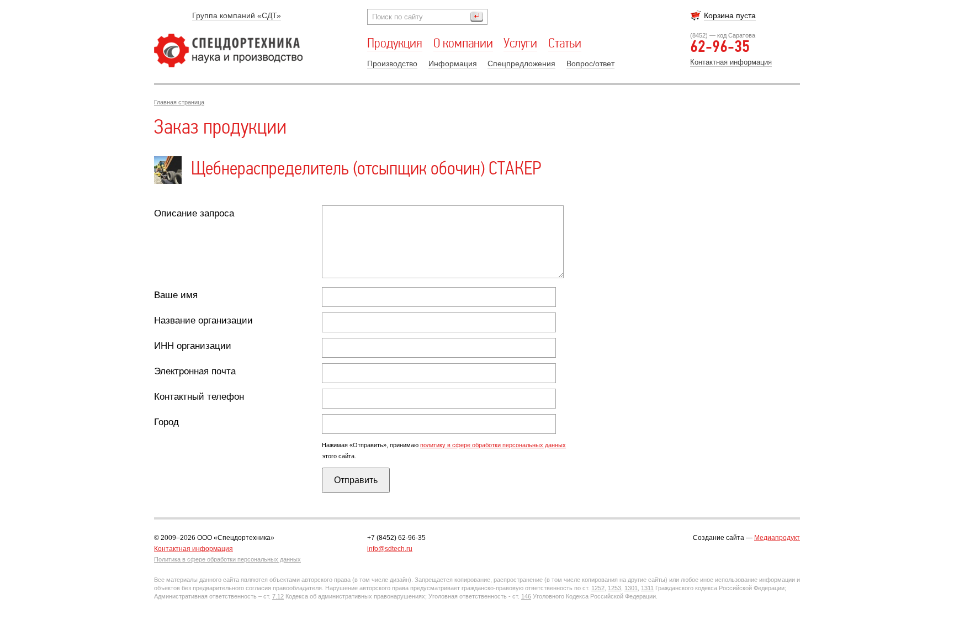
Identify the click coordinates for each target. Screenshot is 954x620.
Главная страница (179, 102)
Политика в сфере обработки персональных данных (227, 559)
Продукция (394, 44)
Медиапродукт (777, 537)
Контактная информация (731, 62)
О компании (463, 44)
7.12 (278, 596)
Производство (392, 63)
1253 (614, 588)
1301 (631, 588)
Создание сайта (718, 537)
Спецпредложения (521, 63)
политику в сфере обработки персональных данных (493, 445)
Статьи (564, 44)
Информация (452, 63)
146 (526, 596)
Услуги (520, 44)
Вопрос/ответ (590, 63)
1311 (647, 588)
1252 (598, 588)
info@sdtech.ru (389, 548)
